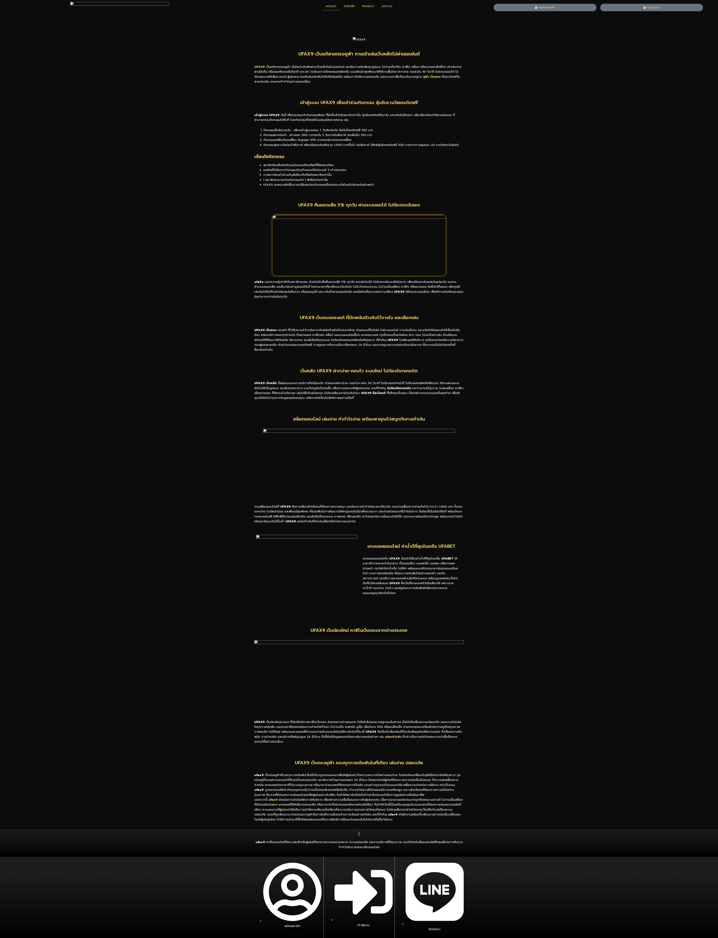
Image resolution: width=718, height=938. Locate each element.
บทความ (387, 6)
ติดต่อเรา (368, 6)
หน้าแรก (331, 6)
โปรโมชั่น (349, 6)
